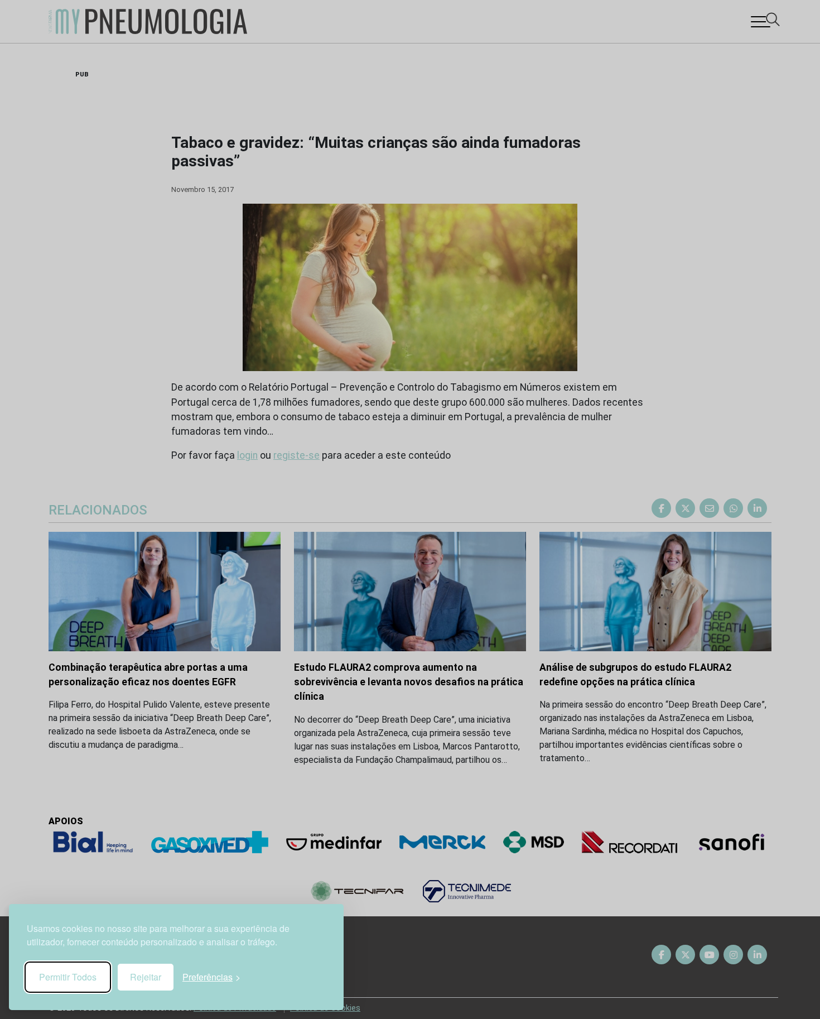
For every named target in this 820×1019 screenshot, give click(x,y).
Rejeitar (145, 976)
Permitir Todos (68, 976)
